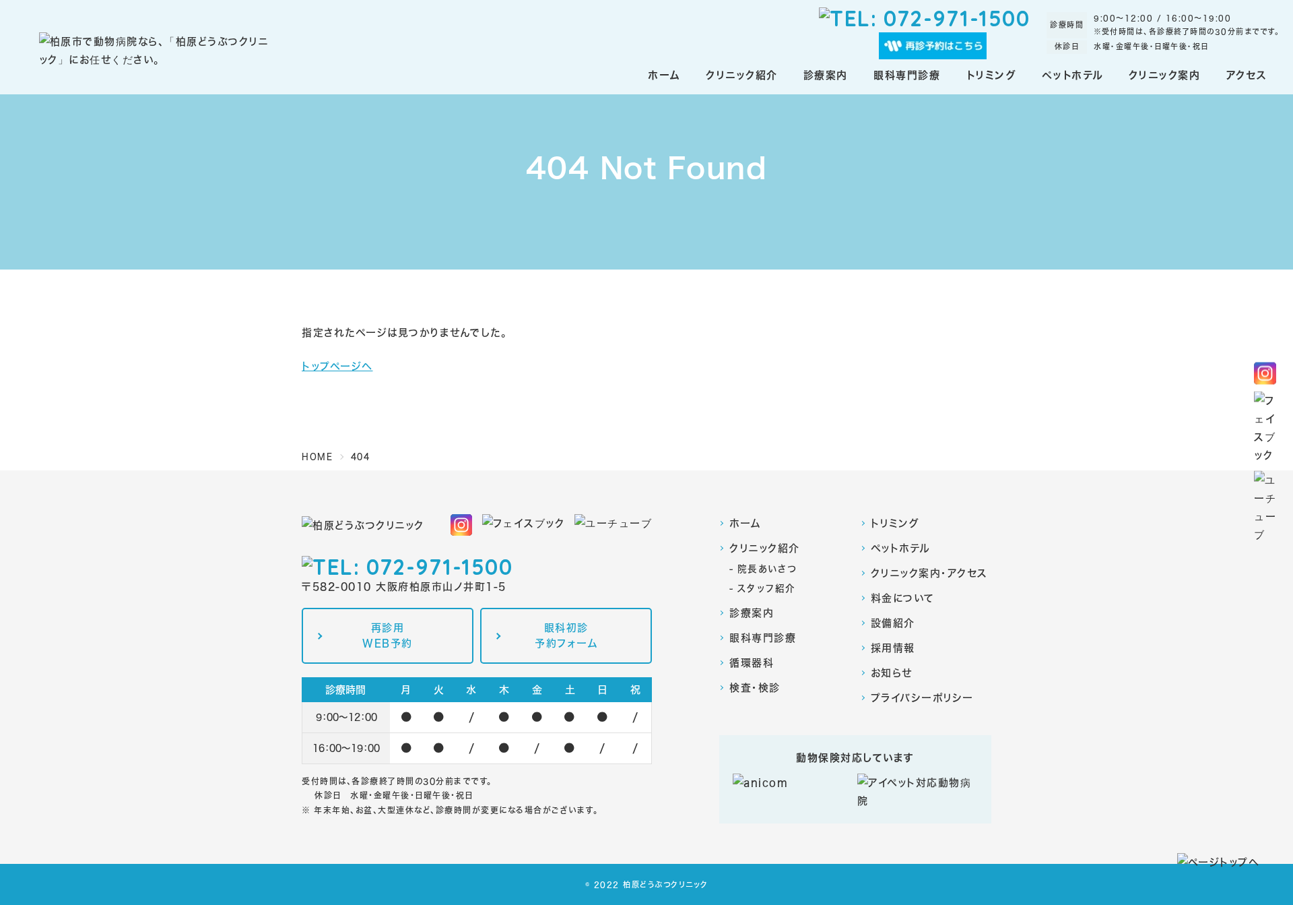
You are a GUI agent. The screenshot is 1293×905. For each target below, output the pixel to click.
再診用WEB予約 (387, 635)
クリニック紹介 (764, 548)
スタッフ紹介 (766, 588)
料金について (903, 598)
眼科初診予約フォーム (566, 635)
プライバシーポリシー (922, 697)
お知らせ (892, 672)
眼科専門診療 (762, 637)
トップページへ (337, 366)
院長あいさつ (767, 568)
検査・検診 (755, 687)
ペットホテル (900, 548)
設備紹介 (893, 623)
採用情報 (893, 648)
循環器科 (751, 662)
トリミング (895, 523)
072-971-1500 (957, 18)
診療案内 (751, 612)
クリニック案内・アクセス (929, 573)
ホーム (745, 523)
